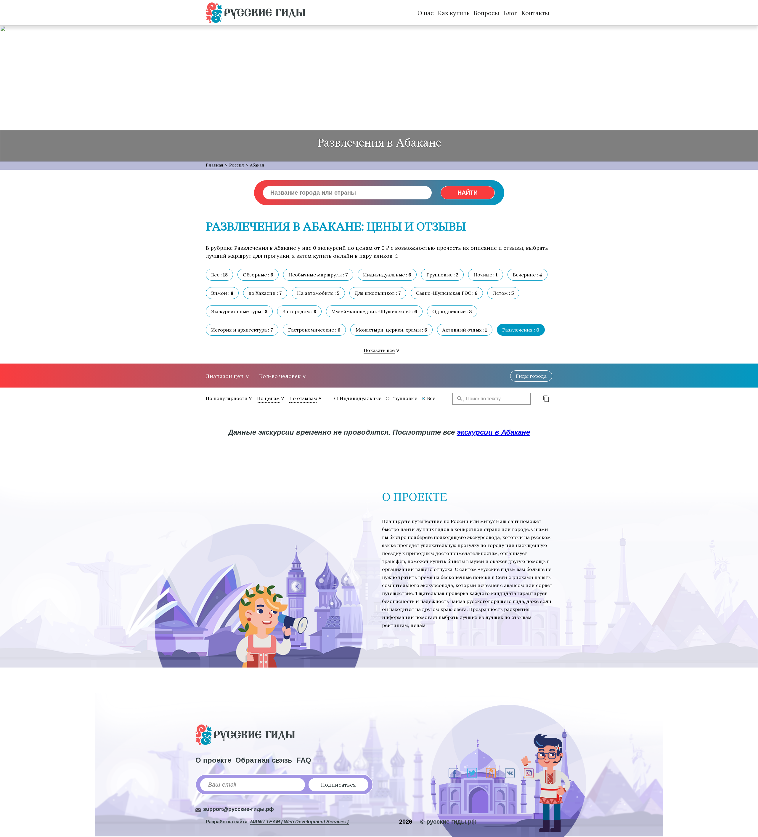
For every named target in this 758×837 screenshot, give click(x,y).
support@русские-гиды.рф (238, 809)
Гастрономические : (314, 330)
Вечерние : (527, 275)
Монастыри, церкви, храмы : (391, 330)
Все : (219, 275)
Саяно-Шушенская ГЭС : (447, 293)
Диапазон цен (225, 376)
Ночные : (485, 275)
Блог (510, 13)
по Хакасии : (265, 293)
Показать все (379, 350)
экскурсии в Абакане (493, 432)
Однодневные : (452, 311)
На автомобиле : (318, 293)
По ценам (268, 398)
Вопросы (486, 13)
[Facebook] (453, 773)
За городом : (299, 311)
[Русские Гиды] (255, 12)
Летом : (503, 293)
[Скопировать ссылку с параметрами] (546, 399)
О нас (425, 13)
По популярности (227, 398)
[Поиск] (458, 399)
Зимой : (222, 293)
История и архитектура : (242, 330)
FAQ (303, 760)
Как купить (454, 13)
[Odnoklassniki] (491, 773)
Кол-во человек (280, 376)
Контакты (535, 13)
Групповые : (442, 275)
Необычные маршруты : (318, 275)
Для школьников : (378, 293)
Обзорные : (258, 275)
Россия (236, 165)
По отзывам (303, 398)
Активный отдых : (464, 330)
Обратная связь (263, 760)
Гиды (531, 376)
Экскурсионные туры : (239, 311)
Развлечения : (520, 330)
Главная (214, 165)
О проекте (213, 760)
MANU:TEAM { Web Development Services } (299, 821)
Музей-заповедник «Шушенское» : (374, 311)
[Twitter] (472, 773)
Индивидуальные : (387, 275)
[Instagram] (529, 773)
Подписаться (338, 784)
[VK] (510, 773)
